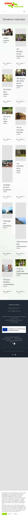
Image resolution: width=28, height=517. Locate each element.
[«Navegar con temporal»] (7, 210)
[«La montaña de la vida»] (20, 153)
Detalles (10, 63)
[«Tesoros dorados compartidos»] (7, 268)
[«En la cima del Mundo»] (20, 116)
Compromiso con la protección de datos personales (14, 341)
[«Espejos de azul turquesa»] (7, 163)
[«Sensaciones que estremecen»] (20, 221)
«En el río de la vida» (7, 119)
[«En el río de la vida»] (7, 110)
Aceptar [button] (4, 513)
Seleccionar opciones (5, 64)
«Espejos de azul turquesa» (7, 187)
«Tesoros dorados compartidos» (8, 282)
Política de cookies (18, 338)
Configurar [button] (15, 513)
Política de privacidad (6, 338)
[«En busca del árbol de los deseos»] (20, 72)
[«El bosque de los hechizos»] (20, 38)
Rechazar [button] (10, 513)
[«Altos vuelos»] (7, 32)
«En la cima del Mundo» (19, 129)
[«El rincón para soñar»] (7, 78)
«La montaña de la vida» (20, 167)
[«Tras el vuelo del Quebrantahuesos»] (20, 262)
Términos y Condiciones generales (12, 337)
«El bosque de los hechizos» (20, 52)
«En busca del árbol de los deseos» (20, 82)
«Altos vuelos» (6, 39)
